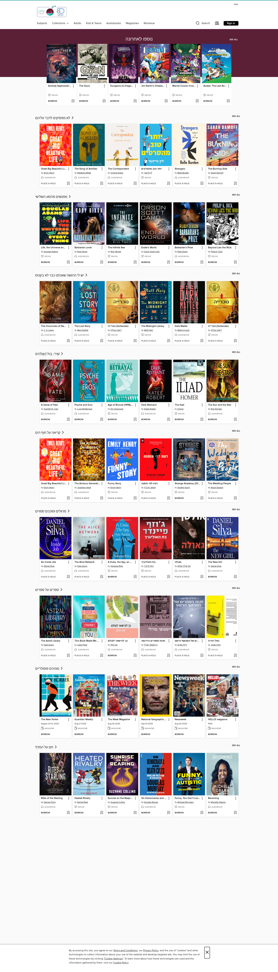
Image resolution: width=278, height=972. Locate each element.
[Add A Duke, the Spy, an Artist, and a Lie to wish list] (135, 577)
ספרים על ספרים (47, 590)
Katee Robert (150, 409)
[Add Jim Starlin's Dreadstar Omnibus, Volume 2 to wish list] (166, 101)
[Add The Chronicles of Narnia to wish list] (68, 341)
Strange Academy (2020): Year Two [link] (188, 483)
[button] (202, 24)
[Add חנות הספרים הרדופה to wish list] (169, 656)
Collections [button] (59, 23)
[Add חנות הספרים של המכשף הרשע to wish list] (202, 656)
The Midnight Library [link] (152, 326)
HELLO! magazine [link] (217, 719)
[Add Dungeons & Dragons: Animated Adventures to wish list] (135, 101)
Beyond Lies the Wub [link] (220, 247)
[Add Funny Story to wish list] (135, 498)
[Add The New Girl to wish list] (235, 577)
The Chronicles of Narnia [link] (54, 326)
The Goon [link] (84, 86)
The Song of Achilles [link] (85, 168)
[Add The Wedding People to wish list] (235, 498)
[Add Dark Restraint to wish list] (169, 420)
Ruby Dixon (82, 251)
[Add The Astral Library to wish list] (68, 656)
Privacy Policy (150, 950)
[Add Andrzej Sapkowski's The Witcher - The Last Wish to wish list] (73, 101)
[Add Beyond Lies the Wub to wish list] (235, 262)
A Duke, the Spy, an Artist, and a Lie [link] (121, 562)
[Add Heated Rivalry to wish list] (102, 813)
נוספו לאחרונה (139, 39)
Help (236, 4)
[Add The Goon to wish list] (104, 101)
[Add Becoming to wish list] (235, 813)
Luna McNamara (84, 409)
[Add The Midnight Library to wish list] (169, 341)
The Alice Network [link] (84, 562)
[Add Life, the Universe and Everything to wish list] (68, 262)
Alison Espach (217, 487)
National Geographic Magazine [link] (154, 719)
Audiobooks (113, 23)
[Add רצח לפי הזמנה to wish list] (169, 498)
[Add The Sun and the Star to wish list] (235, 420)
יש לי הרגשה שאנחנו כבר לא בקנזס (60, 275)
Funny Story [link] (114, 483)
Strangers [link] (180, 168)
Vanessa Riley (117, 566)
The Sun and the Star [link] (219, 405)
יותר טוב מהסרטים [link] (151, 168)
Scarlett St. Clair (51, 409)
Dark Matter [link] (181, 326)
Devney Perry (50, 802)
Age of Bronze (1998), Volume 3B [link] (121, 405)
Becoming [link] (213, 798)
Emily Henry (49, 173)
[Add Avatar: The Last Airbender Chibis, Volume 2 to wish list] (228, 101)
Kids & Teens (94, 23)
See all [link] (234, 39)
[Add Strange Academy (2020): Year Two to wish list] (202, 498)
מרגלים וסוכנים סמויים (51, 511)
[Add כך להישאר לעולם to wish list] (135, 656)
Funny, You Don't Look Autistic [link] (188, 798)
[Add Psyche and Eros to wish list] (102, 420)
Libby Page (82, 645)
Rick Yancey (116, 251)
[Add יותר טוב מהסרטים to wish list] (169, 184)
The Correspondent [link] (118, 168)
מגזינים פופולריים (47, 669)
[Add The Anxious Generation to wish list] (102, 498)
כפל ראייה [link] (213, 640)
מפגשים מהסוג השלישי (51, 197)
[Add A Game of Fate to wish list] (68, 420)
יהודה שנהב (216, 645)
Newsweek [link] (180, 719)
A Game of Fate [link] (49, 405)
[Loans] (217, 24)
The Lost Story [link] (82, 326)
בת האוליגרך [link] (148, 562)
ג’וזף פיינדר (149, 566)
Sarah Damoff (217, 173)
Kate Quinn (82, 566)
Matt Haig (148, 330)
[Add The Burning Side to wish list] (235, 184)
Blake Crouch (183, 330)
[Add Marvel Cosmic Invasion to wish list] (197, 101)
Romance (149, 23)
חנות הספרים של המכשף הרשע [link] (188, 640)
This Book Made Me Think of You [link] (87, 640)
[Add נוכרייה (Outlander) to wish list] (135, 341)
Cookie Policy (120, 962)
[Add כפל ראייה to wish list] (235, 656)
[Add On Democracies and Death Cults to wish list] (169, 813)
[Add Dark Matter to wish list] (202, 341)
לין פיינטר (148, 173)
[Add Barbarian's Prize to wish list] (202, 262)
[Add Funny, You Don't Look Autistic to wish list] (202, 813)
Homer (180, 409)
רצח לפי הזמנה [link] (149, 483)
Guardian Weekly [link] (83, 719)
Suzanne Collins (118, 802)
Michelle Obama (218, 802)
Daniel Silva (49, 566)
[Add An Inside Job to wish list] (68, 577)
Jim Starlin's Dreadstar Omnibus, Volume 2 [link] (153, 86)
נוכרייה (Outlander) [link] (118, 326)
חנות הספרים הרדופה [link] (153, 640)
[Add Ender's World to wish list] (169, 262)
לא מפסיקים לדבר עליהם (53, 118)
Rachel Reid (82, 802)
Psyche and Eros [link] (83, 405)
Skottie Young (183, 487)
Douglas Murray (151, 802)
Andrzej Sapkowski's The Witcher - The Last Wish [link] (60, 86)
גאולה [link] (178, 562)
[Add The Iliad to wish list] (202, 420)
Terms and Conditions (125, 950)
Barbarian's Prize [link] (184, 247)
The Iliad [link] (179, 405)
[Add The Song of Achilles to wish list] (102, 184)
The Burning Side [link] (217, 168)
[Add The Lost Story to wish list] (102, 341)
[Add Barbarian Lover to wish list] (102, 262)
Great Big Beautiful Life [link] (54, 168)
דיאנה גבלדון (116, 330)
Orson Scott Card (151, 251)
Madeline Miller (84, 173)
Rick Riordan (216, 409)
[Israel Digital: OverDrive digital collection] (52, 11)
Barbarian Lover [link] (83, 247)
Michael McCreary (185, 802)
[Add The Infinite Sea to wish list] (135, 262)
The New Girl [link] (215, 562)
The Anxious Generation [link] (87, 483)
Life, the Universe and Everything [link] (54, 247)
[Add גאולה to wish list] (202, 577)
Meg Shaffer (82, 330)
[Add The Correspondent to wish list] (135, 184)
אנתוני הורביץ (150, 487)
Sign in (231, 23)
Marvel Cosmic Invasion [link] (184, 86)
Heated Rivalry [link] (82, 798)
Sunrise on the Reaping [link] (120, 798)
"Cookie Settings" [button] (113, 958)
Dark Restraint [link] (149, 405)
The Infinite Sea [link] (116, 247)
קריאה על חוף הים (48, 433)
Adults (77, 23)
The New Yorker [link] (49, 719)
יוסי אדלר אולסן (184, 566)
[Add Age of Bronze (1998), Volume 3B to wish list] (135, 420)
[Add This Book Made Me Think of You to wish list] (102, 656)
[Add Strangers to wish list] (202, 184)
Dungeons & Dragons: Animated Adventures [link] (122, 86)
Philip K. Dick (216, 251)
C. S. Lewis (49, 330)
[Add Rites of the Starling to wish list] (68, 813)
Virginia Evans (117, 173)
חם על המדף (44, 747)
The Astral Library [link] (50, 640)
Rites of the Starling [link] (52, 798)
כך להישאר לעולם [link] (118, 640)
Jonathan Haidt (84, 487)
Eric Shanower (117, 409)
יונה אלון (114, 645)
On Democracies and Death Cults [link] (154, 798)
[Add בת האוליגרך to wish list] (169, 577)
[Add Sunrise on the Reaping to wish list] (135, 813)
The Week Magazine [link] (119, 719)
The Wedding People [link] (219, 483)
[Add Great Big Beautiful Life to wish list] (68, 184)
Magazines (132, 23)
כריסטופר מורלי (151, 645)
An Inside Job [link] (48, 562)
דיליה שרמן (182, 645)
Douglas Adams (51, 251)
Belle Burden (183, 173)
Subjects (42, 23)
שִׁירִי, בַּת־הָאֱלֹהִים (47, 354)
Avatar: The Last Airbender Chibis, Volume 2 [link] (215, 86)
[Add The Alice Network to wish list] (102, 577)
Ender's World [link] (148, 247)
